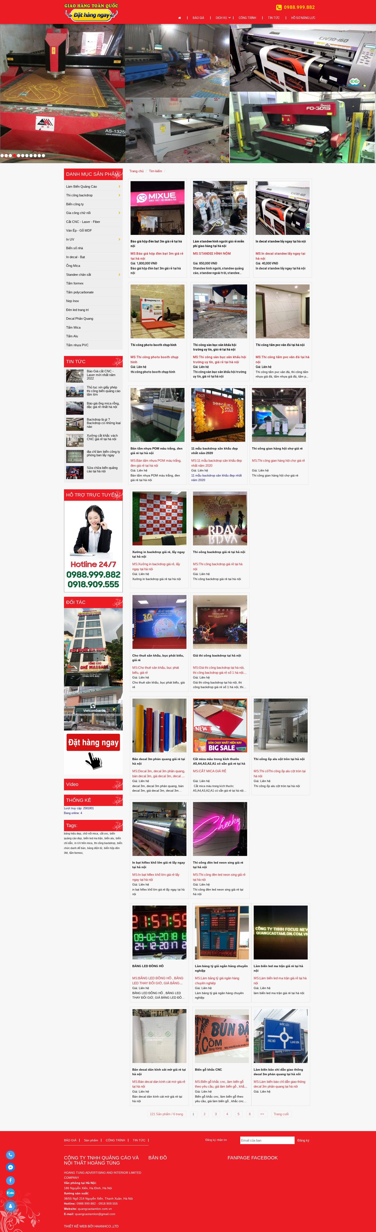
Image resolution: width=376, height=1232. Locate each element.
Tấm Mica (73, 327)
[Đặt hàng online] (91, 12)
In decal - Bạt (75, 257)
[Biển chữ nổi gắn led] (93, 647)
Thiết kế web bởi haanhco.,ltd (91, 1226)
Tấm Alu (72, 336)
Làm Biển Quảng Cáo (81, 186)
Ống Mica (73, 265)
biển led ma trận (93, 838)
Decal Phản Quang (79, 318)
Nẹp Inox (72, 301)
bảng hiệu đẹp (72, 833)
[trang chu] (181, 18)
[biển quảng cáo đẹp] (93, 752)
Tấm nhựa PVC (77, 345)
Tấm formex (75, 283)
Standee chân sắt (78, 274)
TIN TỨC (274, 18)
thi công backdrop (104, 843)
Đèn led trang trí (77, 309)
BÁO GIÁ (198, 18)
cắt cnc (104, 833)
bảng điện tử (94, 847)
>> (262, 1114)
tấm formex (75, 852)
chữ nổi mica (90, 833)
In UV (70, 239)
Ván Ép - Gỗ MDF (79, 230)
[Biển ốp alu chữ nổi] (93, 708)
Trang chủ (136, 171)
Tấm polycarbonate (80, 292)
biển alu (109, 838)
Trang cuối (281, 1114)
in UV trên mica (83, 843)
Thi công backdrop (79, 195)
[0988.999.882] (10, 1155)
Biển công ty (75, 204)
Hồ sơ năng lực (303, 18)
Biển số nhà (74, 248)
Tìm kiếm (155, 171)
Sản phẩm (91, 1140)
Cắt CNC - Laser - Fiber (83, 221)
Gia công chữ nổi (78, 213)
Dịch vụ (221, 18)
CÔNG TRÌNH (247, 18)
